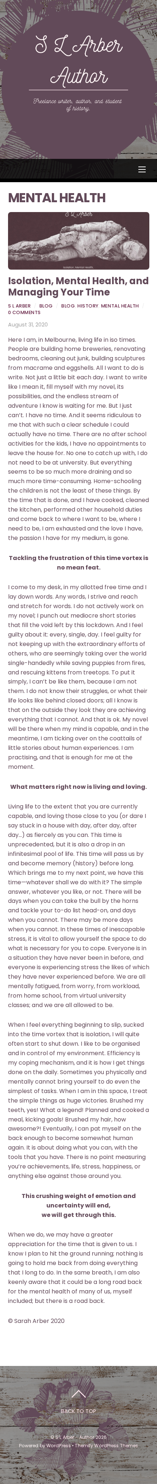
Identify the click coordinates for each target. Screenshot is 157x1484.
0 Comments (24, 312)
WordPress (58, 1445)
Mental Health (120, 306)
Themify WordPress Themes (106, 1445)
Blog (46, 306)
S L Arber (19, 306)
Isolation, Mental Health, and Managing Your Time (78, 286)
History (88, 306)
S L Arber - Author (74, 1437)
